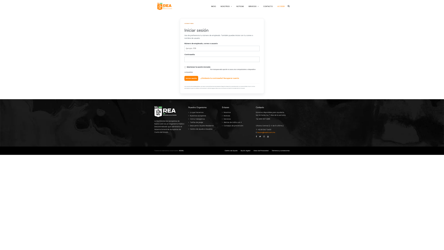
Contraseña (189, 54)
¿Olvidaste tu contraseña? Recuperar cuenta (219, 78)
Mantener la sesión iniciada (198, 67)
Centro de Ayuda (231, 151)
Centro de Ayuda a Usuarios (201, 129)
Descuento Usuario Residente (202, 126)
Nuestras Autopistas (198, 116)
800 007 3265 (264, 119)
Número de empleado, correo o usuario (201, 43)
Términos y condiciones (281, 151)
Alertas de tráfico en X (233, 122)
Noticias (227, 116)
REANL (181, 151)
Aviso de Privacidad (261, 151)
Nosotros (227, 112)
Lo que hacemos (197, 112)
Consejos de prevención (233, 126)
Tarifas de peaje (196, 122)
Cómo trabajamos (197, 119)
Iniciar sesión (191, 78)
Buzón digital (245, 151)
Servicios (227, 119)
